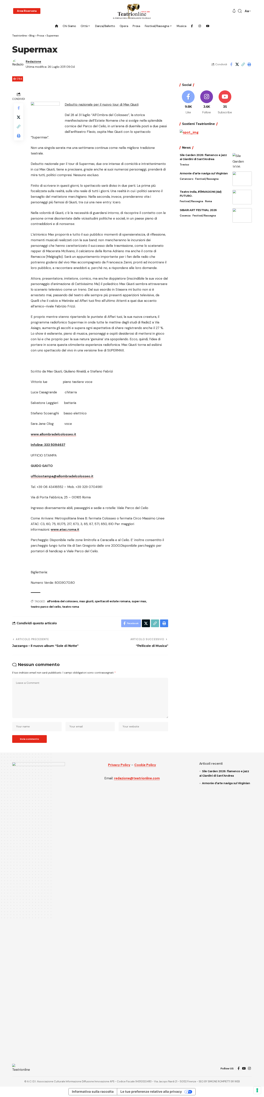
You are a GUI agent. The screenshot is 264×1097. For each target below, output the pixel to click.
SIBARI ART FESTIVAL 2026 (198, 210)
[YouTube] (244, 1068)
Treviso (184, 164)
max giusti (86, 601)
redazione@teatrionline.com (137, 778)
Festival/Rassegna (207, 179)
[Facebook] (188, 102)
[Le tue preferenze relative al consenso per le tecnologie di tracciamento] (257, 1090)
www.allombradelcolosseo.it (53, 434)
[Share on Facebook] (231, 64)
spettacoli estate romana (112, 601)
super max (139, 601)
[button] (26, 11)
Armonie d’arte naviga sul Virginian (204, 173)
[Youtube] (225, 102)
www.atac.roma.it (65, 529)
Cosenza (185, 215)
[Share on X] (237, 64)
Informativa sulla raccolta (93, 1092)
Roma (208, 201)
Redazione (33, 62)
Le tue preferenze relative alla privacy (151, 1092)
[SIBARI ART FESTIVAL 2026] (242, 215)
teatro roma (70, 606)
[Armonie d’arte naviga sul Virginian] (242, 178)
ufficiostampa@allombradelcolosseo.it (62, 476)
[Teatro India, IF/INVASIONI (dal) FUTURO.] (242, 197)
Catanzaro (186, 179)
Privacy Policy (119, 765)
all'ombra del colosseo (62, 601)
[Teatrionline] (131, 11)
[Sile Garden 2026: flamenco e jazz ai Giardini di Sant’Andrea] (242, 160)
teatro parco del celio (46, 606)
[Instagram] (206, 102)
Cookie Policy (145, 765)
